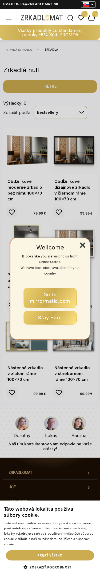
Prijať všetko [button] (49, 555)
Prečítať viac (25, 544)
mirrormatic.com (50, 298)
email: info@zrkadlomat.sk (31, 4)
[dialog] (50, 539)
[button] (50, 567)
